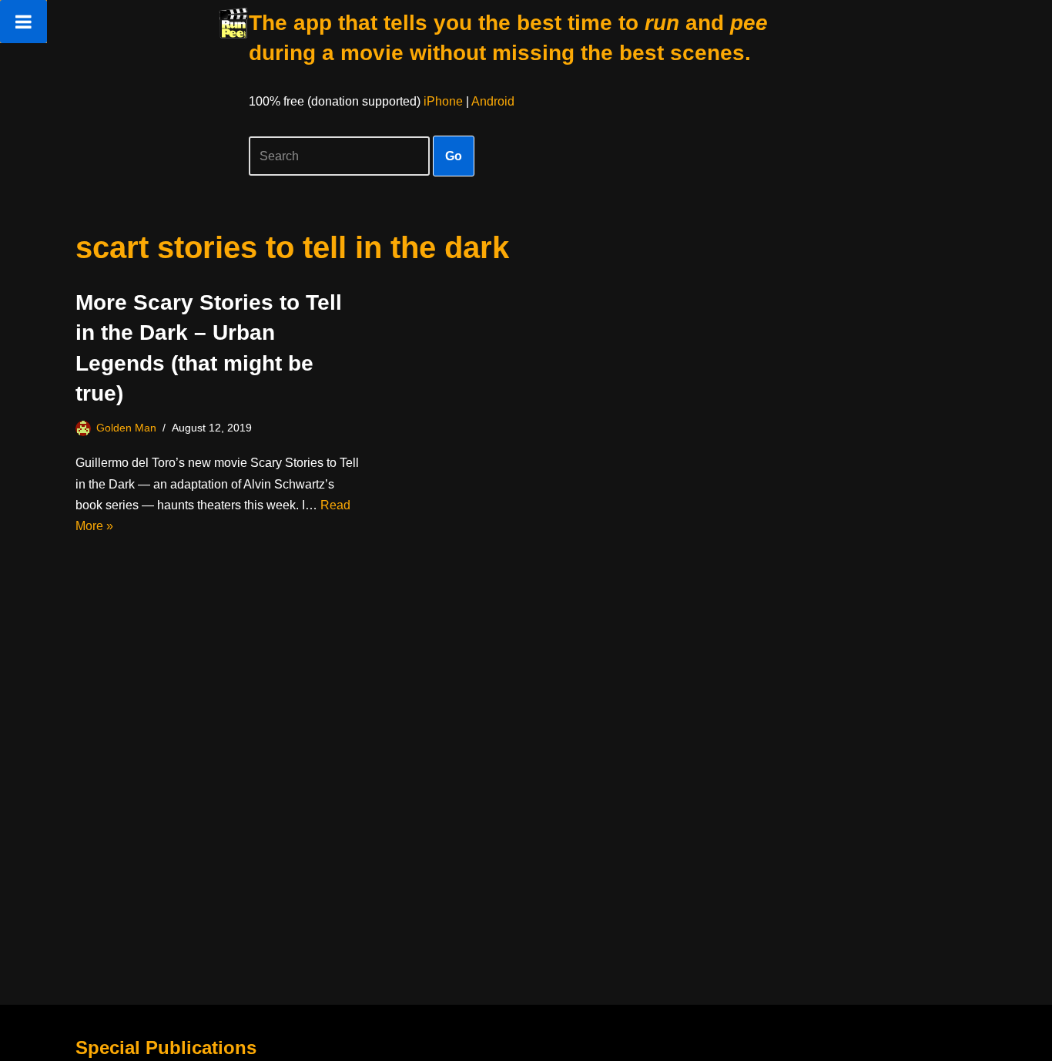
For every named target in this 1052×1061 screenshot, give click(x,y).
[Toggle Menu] (23, 21)
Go (453, 156)
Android (492, 101)
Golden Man (126, 427)
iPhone (443, 101)
